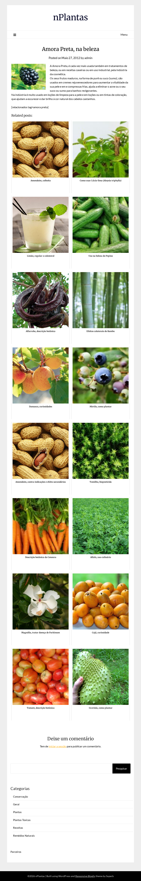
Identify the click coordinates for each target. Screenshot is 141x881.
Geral (16, 804)
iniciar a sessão (57, 746)
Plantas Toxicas (22, 819)
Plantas (17, 812)
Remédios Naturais (24, 835)
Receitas (18, 827)
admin (88, 58)
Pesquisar (121, 768)
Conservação (20, 796)
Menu (124, 34)
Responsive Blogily (85, 876)
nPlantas (70, 17)
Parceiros (15, 851)
